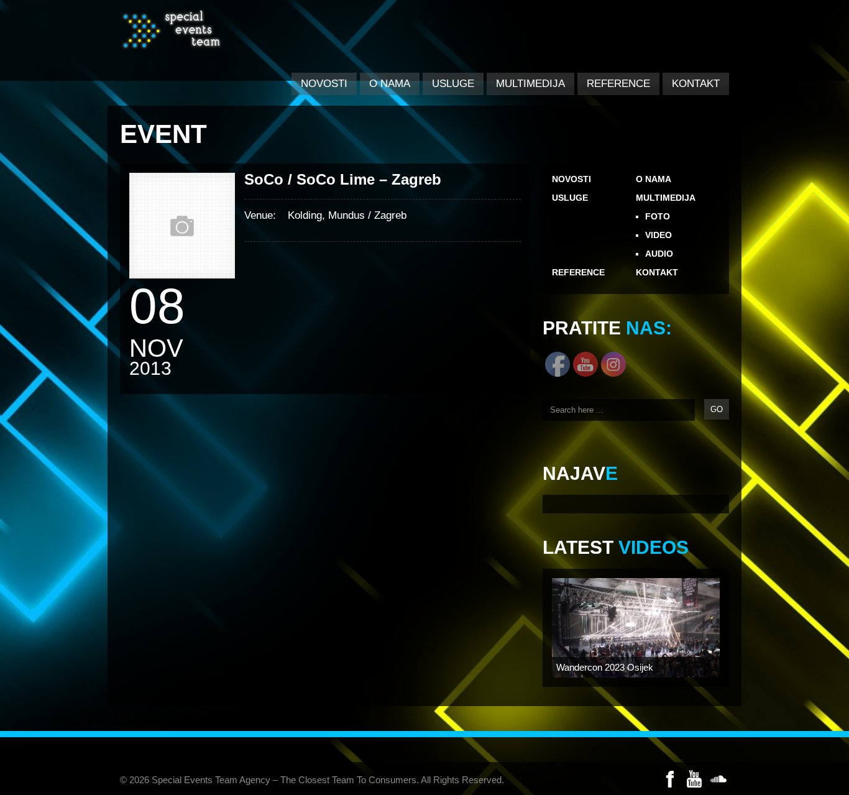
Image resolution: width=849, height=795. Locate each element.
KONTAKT (696, 84)
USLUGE (453, 84)
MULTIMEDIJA (530, 84)
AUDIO (659, 254)
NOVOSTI (324, 84)
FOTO (657, 216)
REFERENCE (618, 84)
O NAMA (389, 84)
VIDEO (658, 235)
